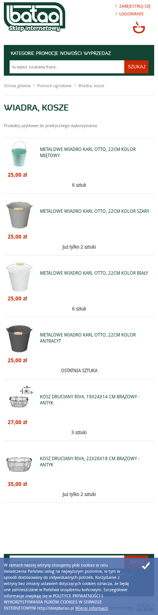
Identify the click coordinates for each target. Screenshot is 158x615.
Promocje (47, 53)
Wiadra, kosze (91, 85)
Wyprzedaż (97, 53)
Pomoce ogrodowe (54, 85)
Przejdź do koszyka (139, 27)
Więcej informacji (91, 608)
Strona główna (17, 85)
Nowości (71, 53)
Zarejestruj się (135, 6)
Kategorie (22, 53)
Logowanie (131, 14)
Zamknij (145, 565)
